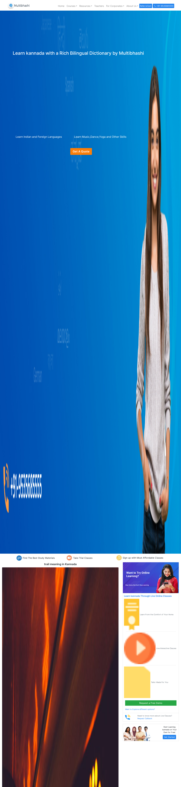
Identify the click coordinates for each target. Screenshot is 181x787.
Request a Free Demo (150, 703)
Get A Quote (81, 151)
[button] (71, 6)
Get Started (169, 737)
